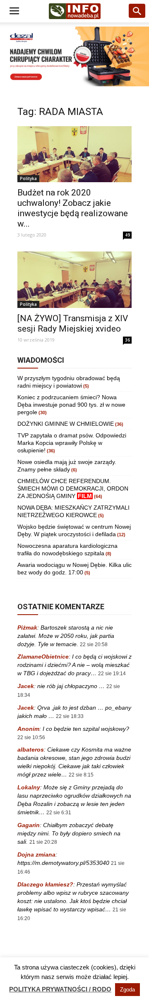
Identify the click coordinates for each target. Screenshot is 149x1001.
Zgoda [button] (127, 989)
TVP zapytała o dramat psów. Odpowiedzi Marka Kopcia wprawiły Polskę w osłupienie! (71, 443)
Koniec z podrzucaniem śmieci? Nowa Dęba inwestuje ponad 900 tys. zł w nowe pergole (71, 404)
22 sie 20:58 (94, 644)
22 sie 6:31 (58, 812)
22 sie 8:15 (81, 775)
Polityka (28, 178)
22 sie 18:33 (70, 716)
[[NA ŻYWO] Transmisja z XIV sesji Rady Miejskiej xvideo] (74, 279)
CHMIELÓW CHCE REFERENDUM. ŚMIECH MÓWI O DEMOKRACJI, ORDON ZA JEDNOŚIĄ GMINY (72, 488)
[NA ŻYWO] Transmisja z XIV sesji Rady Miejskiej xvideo (72, 323)
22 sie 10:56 (31, 737)
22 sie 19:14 (112, 673)
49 (127, 235)
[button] (137, 11)
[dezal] (74, 56)
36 (127, 340)
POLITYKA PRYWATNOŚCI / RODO (60, 989)
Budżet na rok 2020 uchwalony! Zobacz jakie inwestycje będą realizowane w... (72, 208)
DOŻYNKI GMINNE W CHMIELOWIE (65, 423)
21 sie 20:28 (43, 842)
